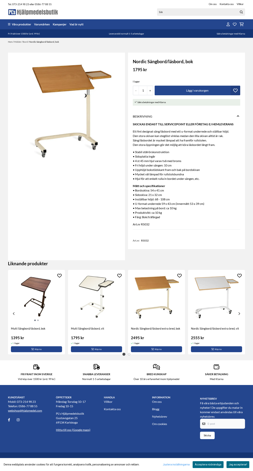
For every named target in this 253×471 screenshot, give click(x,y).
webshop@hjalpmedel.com (25, 410)
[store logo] (33, 12)
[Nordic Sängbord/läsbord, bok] (66, 111)
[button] (235, 90)
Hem (10, 41)
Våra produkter (21, 24)
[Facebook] (12, 420)
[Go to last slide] (14, 314)
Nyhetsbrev (159, 416)
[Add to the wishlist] (59, 275)
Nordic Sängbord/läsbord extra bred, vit (215, 328)
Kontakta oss (227, 4)
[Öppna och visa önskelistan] (234, 24)
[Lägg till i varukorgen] (197, 90)
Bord (25, 41)
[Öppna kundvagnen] (241, 24)
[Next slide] (239, 314)
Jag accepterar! (238, 464)
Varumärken (42, 24)
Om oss (213, 4)
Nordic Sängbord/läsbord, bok (44, 41)
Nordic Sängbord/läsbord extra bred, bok (155, 328)
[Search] (241, 12)
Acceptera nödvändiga (208, 464)
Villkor (240, 4)
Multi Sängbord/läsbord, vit (87, 328)
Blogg (155, 409)
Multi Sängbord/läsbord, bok (28, 328)
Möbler (18, 41)
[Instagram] (21, 420)
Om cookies (159, 424)
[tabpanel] (36, 312)
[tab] (124, 354)
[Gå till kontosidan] (228, 24)
